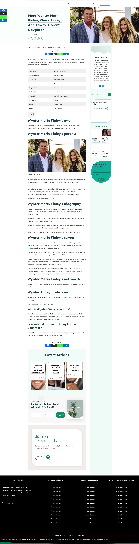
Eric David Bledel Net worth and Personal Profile (37, 369)
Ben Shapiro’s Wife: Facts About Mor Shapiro (56, 369)
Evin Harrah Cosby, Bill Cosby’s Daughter (105, 154)
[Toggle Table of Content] (31, 114)
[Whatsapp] (60, 54)
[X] (54, 54)
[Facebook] (48, 54)
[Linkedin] (66, 54)
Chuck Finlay (52, 212)
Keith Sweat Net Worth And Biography (75, 368)
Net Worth (31, 11)
